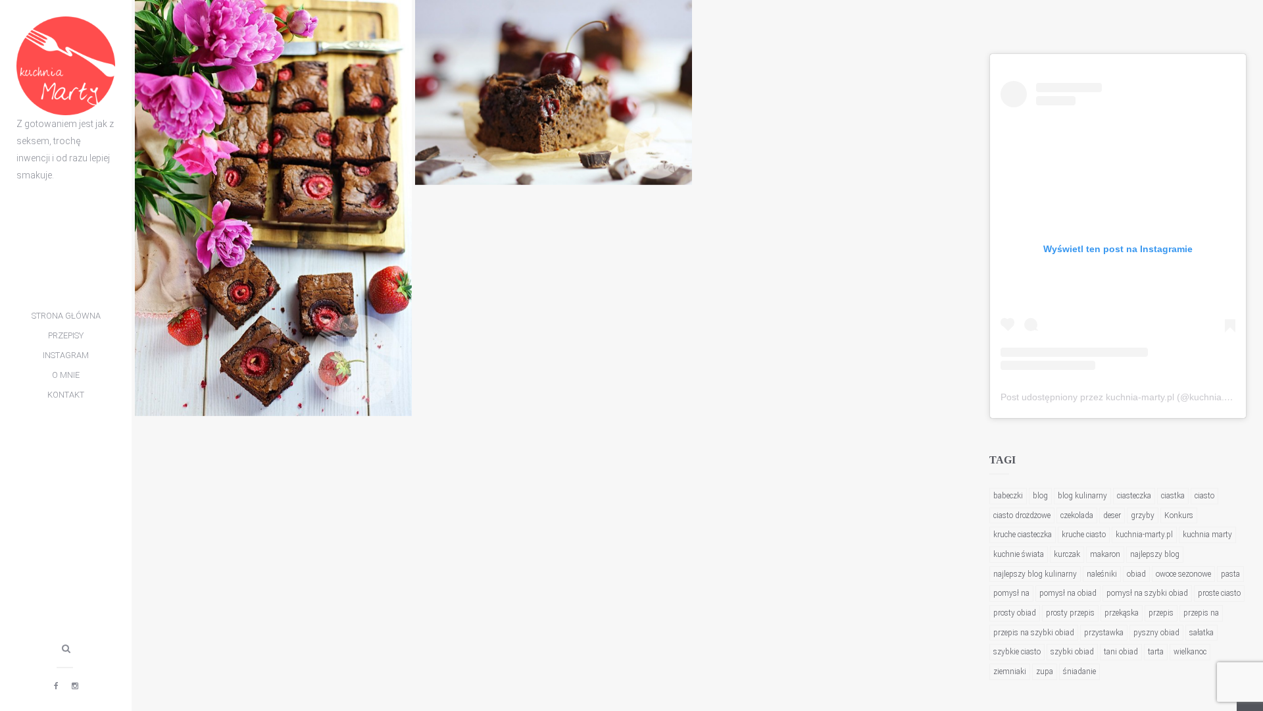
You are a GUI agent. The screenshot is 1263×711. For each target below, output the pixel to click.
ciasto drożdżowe (1022, 515)
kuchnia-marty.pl (1144, 534)
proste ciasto (1219, 593)
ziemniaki (1009, 671)
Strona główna (66, 316)
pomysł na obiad (1068, 593)
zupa (1044, 671)
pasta (1230, 574)
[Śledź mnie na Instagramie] (75, 686)
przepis (1161, 613)
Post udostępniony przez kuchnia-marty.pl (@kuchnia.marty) (1126, 397)
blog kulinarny (1082, 495)
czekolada (1076, 515)
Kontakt (65, 395)
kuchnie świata (1018, 554)
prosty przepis (1070, 613)
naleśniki (1102, 574)
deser (1112, 515)
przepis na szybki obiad (1033, 632)
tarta (1156, 651)
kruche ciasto (1084, 534)
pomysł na (1011, 593)
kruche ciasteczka (1022, 534)
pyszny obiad (1156, 632)
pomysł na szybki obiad (1147, 593)
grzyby (1142, 515)
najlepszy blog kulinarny (1035, 574)
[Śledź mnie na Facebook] (56, 686)
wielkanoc (1190, 651)
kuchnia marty (1207, 534)
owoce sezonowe (1183, 574)
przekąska (1121, 613)
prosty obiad (1014, 613)
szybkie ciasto (1017, 651)
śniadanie (1079, 671)
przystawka (1104, 632)
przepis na (1201, 613)
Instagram (66, 355)
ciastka (1173, 495)
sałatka (1201, 632)
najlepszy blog (1154, 554)
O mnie (66, 375)
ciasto (1204, 495)
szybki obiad (1072, 651)
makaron (1105, 554)
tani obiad (1121, 651)
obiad (1136, 574)
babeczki (1008, 495)
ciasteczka (1134, 495)
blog (1040, 495)
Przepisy (66, 335)
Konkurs (1178, 515)
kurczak (1067, 554)
